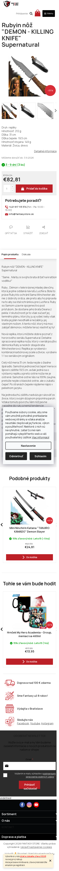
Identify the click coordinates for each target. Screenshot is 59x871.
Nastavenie (28, 445)
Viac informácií (40, 437)
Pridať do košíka (36, 188)
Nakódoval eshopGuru (41, 853)
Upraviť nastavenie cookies (36, 847)
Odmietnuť (16, 456)
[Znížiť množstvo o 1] (12, 190)
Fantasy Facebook (22, 804)
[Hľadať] (31, 13)
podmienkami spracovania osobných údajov (41, 775)
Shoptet (22, 853)
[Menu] (48, 13)
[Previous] (1, 629)
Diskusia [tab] (26, 254)
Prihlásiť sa (29, 786)
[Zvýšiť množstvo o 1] (12, 187)
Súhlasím (40, 456)
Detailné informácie (45, 151)
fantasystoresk (29, 804)
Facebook (23, 723)
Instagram (47, 723)
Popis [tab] (4, 254)
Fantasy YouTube (36, 804)
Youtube (35, 723)
